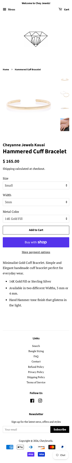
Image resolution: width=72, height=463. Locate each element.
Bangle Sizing (36, 351)
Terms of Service (36, 382)
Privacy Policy (36, 372)
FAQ (36, 356)
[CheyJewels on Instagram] (40, 401)
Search (36, 346)
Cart (66, 9)
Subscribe (60, 429)
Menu (11, 9)
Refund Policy (36, 367)
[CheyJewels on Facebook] (32, 401)
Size (5, 178)
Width (7, 195)
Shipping (9, 169)
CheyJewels (46, 440)
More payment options (36, 252)
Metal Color (11, 211)
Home (6, 69)
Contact (36, 361)
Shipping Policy (36, 377)
